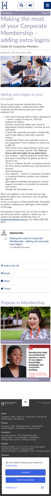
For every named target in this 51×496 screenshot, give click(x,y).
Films (32, 451)
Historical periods (8, 447)
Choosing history (27, 449)
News (13, 417)
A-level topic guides (37, 447)
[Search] (21, 5)
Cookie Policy (11, 465)
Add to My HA (11, 266)
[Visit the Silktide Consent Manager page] (42, 487)
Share (7, 281)
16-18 (25, 447)
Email (7, 273)
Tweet (7, 289)
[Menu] (47, 5)
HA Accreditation (7, 428)
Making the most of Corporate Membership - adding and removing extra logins (29, 241)
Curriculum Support (8, 435)
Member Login (6, 419)
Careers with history (9, 451)
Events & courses (43, 451)
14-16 (18, 447)
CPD (13, 426)
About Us (20, 417)
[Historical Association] (4, 6)
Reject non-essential (25, 480)
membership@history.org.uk (14, 220)
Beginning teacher (23, 426)
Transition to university (10, 449)
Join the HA (41, 417)
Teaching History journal (10, 440)
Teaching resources (28, 440)
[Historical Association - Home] (8, 405)
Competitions (21, 428)
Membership (19, 419)
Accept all (25, 472)
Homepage (5, 417)
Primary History (34, 428)
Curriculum (5, 426)
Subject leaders (37, 426)
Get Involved (31, 417)
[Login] (30, 5)
